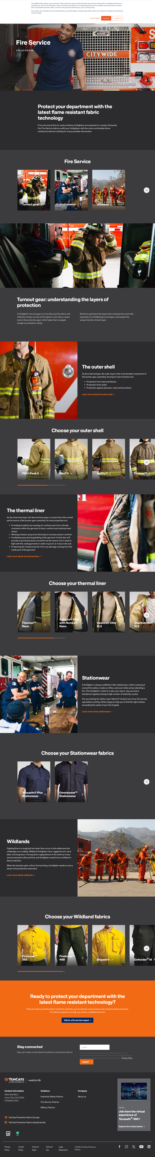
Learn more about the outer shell (97, 394)
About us (82, 1096)
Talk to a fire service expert (76, 1020)
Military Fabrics (48, 1107)
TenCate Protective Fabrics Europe (24, 1117)
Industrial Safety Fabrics (52, 1096)
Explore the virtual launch (131, 1126)
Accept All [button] (106, 18)
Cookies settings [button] (95, 18)
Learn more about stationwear (96, 711)
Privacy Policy (127, 1058)
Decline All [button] (117, 18)
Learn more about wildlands (20, 875)
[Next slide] (146, 190)
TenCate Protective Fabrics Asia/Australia (27, 1122)
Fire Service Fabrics (50, 1102)
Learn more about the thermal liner (23, 556)
